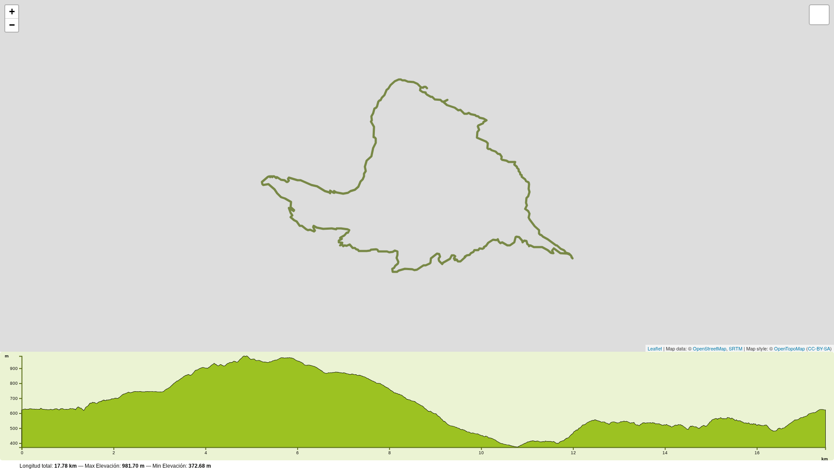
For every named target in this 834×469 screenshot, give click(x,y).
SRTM (735, 348)
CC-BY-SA (819, 348)
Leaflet (655, 348)
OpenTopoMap (789, 348)
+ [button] (12, 11)
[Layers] (819, 14)
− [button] (12, 25)
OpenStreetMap (709, 348)
